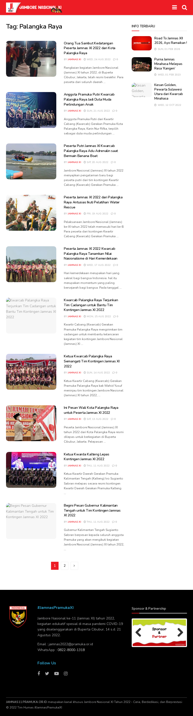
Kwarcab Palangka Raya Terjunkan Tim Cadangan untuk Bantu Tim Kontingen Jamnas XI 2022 (91, 305)
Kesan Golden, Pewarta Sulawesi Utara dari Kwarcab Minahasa (168, 92)
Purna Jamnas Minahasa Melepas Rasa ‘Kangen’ (168, 64)
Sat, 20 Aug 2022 (97, 162)
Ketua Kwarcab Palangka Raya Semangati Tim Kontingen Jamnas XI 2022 (92, 361)
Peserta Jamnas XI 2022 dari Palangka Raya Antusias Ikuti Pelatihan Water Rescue (93, 202)
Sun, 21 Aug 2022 (98, 111)
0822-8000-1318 (71, 650)
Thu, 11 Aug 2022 (98, 465)
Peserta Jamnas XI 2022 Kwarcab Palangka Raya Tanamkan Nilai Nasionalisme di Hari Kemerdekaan (90, 253)
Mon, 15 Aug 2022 (98, 316)
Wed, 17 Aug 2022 (98, 265)
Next (178, 633)
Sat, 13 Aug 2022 (97, 419)
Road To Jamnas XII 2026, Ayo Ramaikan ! (170, 40)
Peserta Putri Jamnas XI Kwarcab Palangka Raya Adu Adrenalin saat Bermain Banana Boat (91, 150)
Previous (140, 633)
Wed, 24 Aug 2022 (98, 59)
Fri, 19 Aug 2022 (97, 213)
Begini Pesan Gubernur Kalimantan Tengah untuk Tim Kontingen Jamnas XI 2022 (92, 510)
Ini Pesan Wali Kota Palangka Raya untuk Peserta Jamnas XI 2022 (91, 410)
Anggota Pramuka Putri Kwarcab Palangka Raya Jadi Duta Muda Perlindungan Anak (89, 99)
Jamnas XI (74, 59)
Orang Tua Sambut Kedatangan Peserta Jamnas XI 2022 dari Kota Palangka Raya (89, 48)
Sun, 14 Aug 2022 (98, 372)
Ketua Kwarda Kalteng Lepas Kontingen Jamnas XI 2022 (86, 457)
